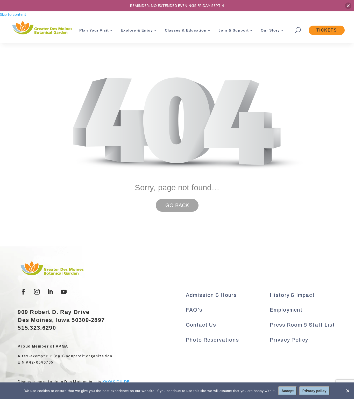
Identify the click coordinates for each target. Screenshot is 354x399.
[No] (347, 390)
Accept (287, 391)
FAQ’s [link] (194, 310)
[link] (41, 28)
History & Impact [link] (292, 295)
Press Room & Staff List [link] (302, 325)
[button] (23, 291)
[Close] (348, 5)
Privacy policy (314, 391)
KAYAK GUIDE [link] (116, 382)
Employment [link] (286, 310)
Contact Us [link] (201, 325)
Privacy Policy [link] (289, 340)
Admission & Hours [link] (211, 295)
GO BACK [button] (177, 205)
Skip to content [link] (13, 14)
